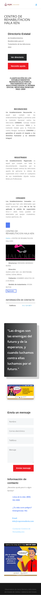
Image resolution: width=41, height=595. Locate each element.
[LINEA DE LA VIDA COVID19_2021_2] (20, 399)
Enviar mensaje (23, 468)
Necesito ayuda (18, 66)
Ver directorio (17, 57)
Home (8, 238)
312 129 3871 (27, 305)
